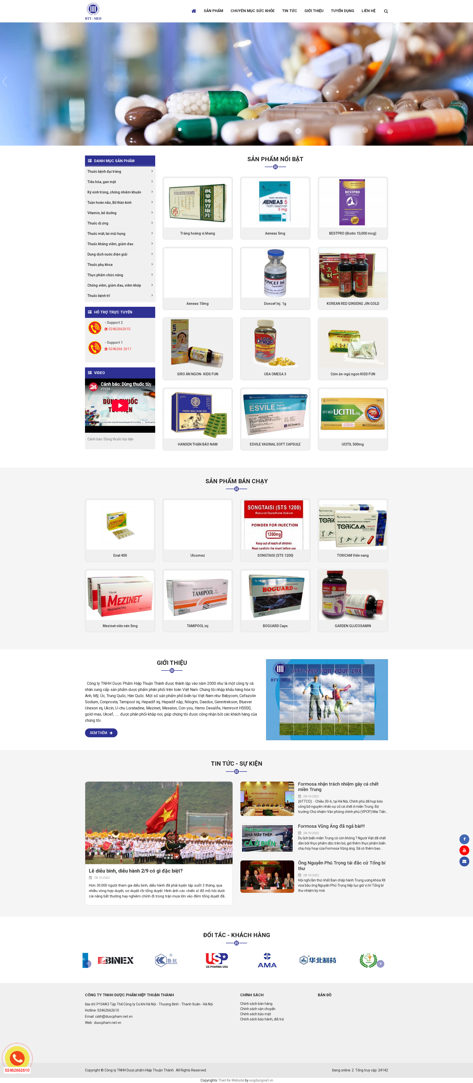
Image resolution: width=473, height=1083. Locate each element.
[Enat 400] (120, 525)
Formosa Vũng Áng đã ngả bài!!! (331, 826)
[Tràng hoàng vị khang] (197, 203)
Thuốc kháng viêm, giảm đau (110, 244)
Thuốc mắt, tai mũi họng (106, 234)
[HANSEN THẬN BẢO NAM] (197, 413)
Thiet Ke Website (231, 1080)
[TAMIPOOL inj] (197, 595)
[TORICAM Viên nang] (353, 525)
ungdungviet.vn (261, 1080)
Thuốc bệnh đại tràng (104, 171)
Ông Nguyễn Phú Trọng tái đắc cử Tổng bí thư (342, 865)
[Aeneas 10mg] (197, 273)
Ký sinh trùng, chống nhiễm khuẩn (114, 192)
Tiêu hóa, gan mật (101, 182)
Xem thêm (98, 733)
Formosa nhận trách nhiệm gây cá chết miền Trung (338, 786)
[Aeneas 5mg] (275, 203)
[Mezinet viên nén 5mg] (120, 595)
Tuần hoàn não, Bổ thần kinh (109, 203)
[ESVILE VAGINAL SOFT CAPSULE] (275, 413)
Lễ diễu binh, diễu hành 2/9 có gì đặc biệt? (136, 871)
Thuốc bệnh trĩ (98, 296)
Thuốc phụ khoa (100, 265)
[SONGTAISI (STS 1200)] (275, 525)
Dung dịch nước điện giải (107, 254)
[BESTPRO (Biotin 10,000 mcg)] (353, 203)
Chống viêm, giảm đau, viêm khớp (114, 285)
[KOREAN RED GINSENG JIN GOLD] (353, 273)
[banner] (93, 11)
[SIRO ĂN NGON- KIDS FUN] (197, 343)
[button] (4, 110)
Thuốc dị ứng (97, 223)
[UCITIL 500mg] (353, 413)
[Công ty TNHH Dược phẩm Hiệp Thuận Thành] (327, 699)
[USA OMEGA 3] (275, 343)
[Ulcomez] (197, 525)
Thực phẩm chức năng (105, 275)
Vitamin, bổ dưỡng (102, 213)
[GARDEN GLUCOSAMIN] (353, 595)
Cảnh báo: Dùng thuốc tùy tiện (110, 439)
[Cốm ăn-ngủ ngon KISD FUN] (353, 343)
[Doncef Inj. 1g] (275, 273)
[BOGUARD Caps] (275, 595)
